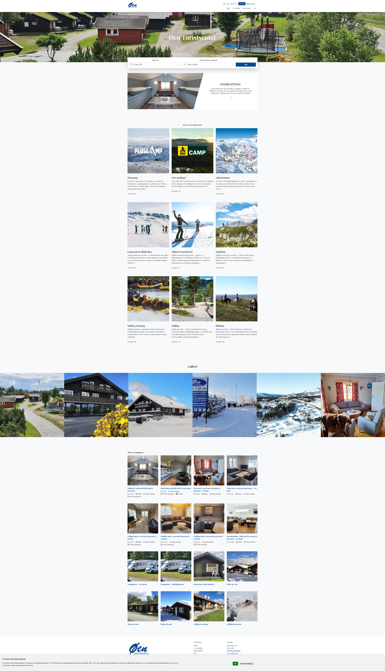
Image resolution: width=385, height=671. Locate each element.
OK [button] (235, 663)
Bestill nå (241, 4)
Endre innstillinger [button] (246, 663)
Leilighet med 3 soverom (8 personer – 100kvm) (175, 537)
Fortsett (131, 194)
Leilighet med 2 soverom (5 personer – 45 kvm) (142, 537)
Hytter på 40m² (166, 624)
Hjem (228, 8)
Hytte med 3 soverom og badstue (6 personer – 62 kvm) (207, 489)
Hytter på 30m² (133, 624)
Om (255, 8)
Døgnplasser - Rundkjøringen (172, 584)
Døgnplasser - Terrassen (137, 584)
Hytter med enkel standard (204, 584)
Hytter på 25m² (232, 584)
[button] (252, 4)
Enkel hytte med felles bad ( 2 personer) (176, 488)
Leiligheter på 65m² (234, 624)
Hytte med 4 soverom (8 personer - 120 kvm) (242, 489)
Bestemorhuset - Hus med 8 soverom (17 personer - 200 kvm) (242, 537)
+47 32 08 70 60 (232, 653)
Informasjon (247, 8)
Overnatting (236, 8)
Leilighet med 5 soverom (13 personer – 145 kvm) (209, 537)
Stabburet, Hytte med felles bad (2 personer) (140, 489)
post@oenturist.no (234, 651)
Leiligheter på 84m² (201, 624)
